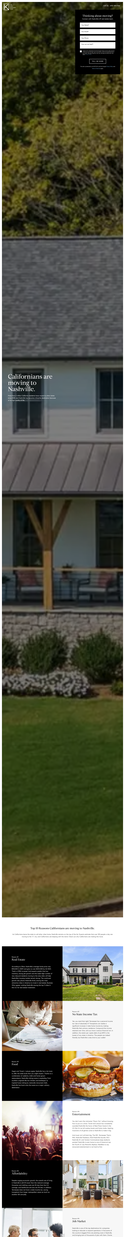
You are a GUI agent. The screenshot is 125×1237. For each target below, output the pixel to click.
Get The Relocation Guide (84, 1233)
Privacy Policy (88, 54)
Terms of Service (96, 68)
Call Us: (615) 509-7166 (111, 6)
